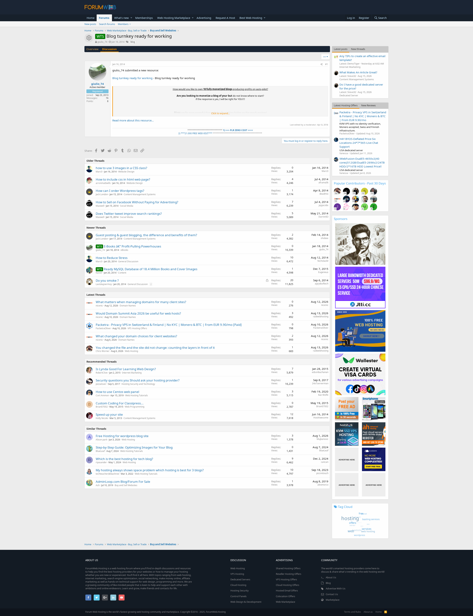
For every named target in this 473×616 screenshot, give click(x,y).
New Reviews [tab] (368, 105)
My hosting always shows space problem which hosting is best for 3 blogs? (150, 470)
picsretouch (322, 473)
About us (368, 611)
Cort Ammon (102, 395)
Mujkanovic (322, 439)
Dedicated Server (348, 95)
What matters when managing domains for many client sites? (141, 302)
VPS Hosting (237, 574)
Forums (104, 18)
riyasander (101, 462)
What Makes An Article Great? (358, 72)
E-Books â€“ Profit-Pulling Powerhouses (132, 246)
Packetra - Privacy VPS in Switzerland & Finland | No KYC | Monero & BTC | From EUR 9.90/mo (362, 116)
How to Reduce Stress (111, 258)
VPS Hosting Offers (137, 328)
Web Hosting (131, 351)
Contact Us (332, 594)
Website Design (126, 171)
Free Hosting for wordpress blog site (122, 436)
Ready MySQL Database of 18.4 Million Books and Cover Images (150, 269)
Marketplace (332, 599)
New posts (90, 24)
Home (90, 18)
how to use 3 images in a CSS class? (121, 168)
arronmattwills (103, 183)
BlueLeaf (100, 451)
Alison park (101, 439)
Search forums (107, 24)
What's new (121, 18)
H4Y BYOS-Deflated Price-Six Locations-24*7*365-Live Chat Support (358, 142)
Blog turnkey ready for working (132, 78)
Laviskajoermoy (104, 284)
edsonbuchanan (320, 372)
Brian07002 (102, 406)
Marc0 (99, 171)
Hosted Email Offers (287, 590)
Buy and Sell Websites (126, 485)
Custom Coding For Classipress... (120, 403)
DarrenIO (323, 216)
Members (123, 24)
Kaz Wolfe (323, 394)
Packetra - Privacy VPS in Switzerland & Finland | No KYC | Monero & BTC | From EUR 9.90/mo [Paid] (169, 325)
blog (132, 41)
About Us (331, 577)
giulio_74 (102, 41)
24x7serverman (320, 383)
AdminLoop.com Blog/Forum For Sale (123, 481)
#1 (326, 64)
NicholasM (322, 260)
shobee (324, 238)
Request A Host (225, 18)
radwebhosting (320, 316)
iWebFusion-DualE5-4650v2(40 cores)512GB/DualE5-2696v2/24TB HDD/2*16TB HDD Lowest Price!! (362, 162)
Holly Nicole (102, 418)
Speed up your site (109, 414)
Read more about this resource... (133, 120)
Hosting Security (239, 590)
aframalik (323, 182)
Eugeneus (323, 272)
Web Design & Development (245, 601)
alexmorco (322, 484)
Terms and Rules (352, 611)
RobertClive (102, 372)
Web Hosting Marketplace (173, 18)
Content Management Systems (140, 194)
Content (122, 272)
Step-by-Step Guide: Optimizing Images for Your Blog (134, 447)
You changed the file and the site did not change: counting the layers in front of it (155, 347)
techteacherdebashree (107, 473)
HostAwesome (320, 417)
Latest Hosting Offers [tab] (346, 105)
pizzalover (101, 384)
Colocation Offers (285, 596)
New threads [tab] (358, 49)
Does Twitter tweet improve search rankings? (129, 213)
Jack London (102, 194)
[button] (131, 17)
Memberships (144, 18)
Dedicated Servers (240, 579)
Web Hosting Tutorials (136, 395)
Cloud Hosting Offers (287, 585)
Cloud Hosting (238, 585)
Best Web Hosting (250, 18)
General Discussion (128, 261)
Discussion (109, 49)
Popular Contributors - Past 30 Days (360, 183)
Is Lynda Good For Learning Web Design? (126, 369)
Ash (98, 485)
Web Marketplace (285, 601)
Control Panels (238, 596)
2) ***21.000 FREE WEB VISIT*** (195, 133)
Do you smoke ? (107, 280)
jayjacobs (323, 205)
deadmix (323, 193)
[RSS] (386, 612)
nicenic (99, 305)
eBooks (124, 250)
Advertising (204, 18)
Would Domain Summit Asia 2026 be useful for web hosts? (138, 313)
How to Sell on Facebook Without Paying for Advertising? (137, 202)
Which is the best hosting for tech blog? (124, 459)
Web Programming (134, 406)
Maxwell (100, 205)
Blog (328, 583)
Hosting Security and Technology (138, 384)
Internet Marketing (132, 372)
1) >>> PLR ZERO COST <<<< (237, 130)
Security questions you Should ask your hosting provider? (137, 380)
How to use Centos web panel (117, 392)
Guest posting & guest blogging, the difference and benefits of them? (146, 235)
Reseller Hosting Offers (288, 574)
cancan (324, 462)
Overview (92, 49)
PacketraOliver (103, 328)
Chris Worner (102, 351)
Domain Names (128, 305)
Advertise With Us (335, 588)
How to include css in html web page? (123, 179)
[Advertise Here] (346, 459)
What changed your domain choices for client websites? (136, 336)
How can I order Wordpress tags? (120, 191)
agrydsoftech (321, 283)
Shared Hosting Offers (288, 568)
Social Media (126, 205)
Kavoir (99, 272)
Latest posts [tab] (340, 49)
